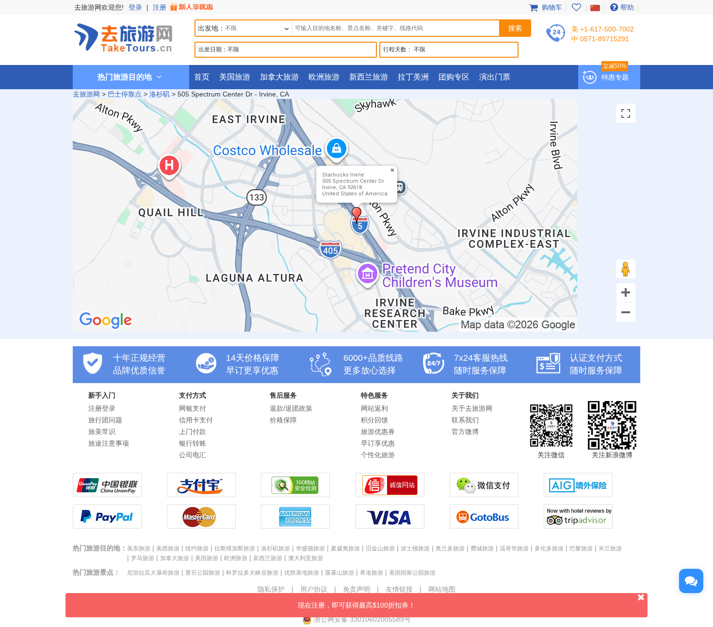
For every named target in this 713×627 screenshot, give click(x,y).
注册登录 (101, 408)
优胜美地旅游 (301, 572)
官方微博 (465, 431)
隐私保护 (271, 589)
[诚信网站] (390, 494)
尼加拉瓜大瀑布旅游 (153, 572)
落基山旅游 (339, 572)
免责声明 (356, 589)
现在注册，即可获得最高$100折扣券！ (356, 605)
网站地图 (441, 589)
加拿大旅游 (279, 77)
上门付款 (192, 431)
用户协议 (313, 589)
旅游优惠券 (378, 431)
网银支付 (192, 408)
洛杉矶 (159, 94)
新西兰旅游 (368, 77)
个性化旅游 (378, 455)
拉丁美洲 (413, 77)
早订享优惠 (378, 443)
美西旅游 (167, 548)
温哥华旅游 (514, 548)
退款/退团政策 (291, 408)
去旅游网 (86, 94)
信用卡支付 (196, 420)
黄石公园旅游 (202, 572)
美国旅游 (234, 77)
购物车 (551, 7)
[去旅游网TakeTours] (123, 36)
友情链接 (399, 589)
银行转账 (192, 443)
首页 (202, 77)
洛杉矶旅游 (275, 548)
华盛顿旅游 (310, 548)
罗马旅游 (142, 558)
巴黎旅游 (581, 548)
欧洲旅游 (324, 77)
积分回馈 (374, 420)
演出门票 (494, 77)
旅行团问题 (105, 420)
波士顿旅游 (415, 548)
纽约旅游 (197, 548)
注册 (160, 7)
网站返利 (374, 408)
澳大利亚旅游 (305, 558)
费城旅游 (482, 548)
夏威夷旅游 (345, 548)
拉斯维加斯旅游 (234, 548)
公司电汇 (192, 455)
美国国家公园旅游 (412, 572)
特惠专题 (615, 77)
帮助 (627, 7)
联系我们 (465, 420)
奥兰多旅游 (450, 548)
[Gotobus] (484, 526)
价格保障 (283, 420)
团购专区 (454, 77)
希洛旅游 (371, 572)
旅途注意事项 (108, 443)
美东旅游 (138, 548)
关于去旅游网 (472, 408)
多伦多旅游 (549, 548)
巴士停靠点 (125, 94)
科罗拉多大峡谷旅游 (252, 572)
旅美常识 (101, 431)
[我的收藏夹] (576, 7)
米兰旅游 (610, 548)
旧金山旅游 (380, 548)
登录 (135, 7)
